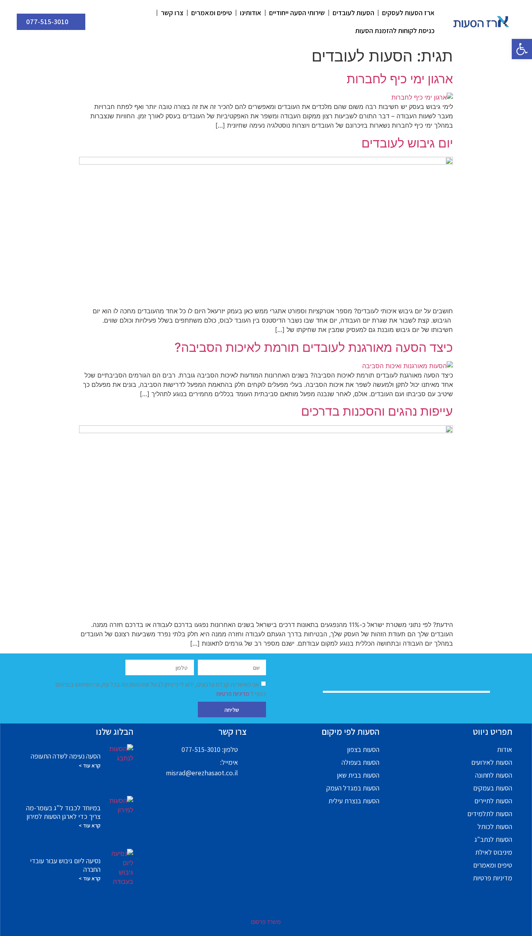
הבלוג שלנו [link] (114, 732)
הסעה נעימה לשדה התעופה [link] (65, 756)
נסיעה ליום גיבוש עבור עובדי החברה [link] (65, 865)
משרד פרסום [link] (266, 922)
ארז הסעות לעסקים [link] (408, 12)
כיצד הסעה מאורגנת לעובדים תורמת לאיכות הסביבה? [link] (313, 347)
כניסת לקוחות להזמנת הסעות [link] (395, 30)
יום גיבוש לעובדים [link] (407, 143)
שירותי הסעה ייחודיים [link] (297, 12)
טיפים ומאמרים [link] (211, 12)
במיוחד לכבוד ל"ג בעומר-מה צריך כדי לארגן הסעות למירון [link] (63, 812)
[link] (522, 49)
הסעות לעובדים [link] (353, 12)
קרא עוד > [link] (89, 765)
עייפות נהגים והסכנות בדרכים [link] (377, 411)
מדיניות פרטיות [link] (233, 694)
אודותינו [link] (250, 12)
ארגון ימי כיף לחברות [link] (400, 78)
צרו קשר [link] (172, 12)
